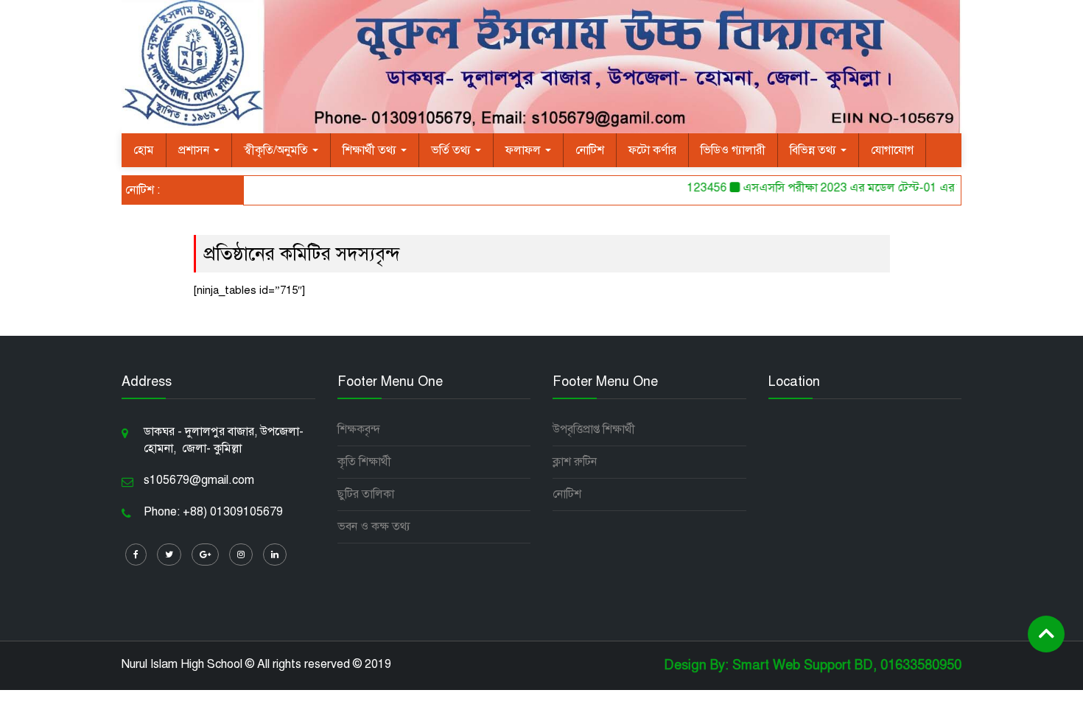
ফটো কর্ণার (652, 150)
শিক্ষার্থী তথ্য (371, 150)
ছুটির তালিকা (365, 494)
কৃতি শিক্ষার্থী (364, 461)
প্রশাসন (195, 150)
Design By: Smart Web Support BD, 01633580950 (812, 665)
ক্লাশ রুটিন (575, 461)
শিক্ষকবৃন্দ (358, 429)
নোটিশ (589, 150)
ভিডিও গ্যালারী (733, 150)
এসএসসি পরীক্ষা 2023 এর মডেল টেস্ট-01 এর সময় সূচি (861, 187)
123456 (698, 187)
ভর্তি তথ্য (452, 150)
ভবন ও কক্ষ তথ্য (373, 526)
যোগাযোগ (892, 150)
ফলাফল (524, 150)
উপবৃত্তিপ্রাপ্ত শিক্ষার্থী (594, 429)
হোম (143, 150)
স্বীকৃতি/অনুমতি (277, 150)
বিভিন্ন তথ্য (814, 150)
